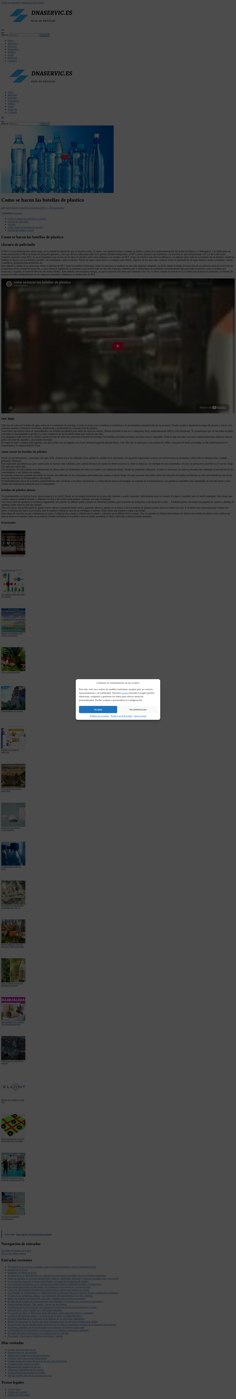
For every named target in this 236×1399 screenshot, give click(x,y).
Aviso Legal (140, 716)
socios (125, 693)
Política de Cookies (99, 716)
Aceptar (98, 709)
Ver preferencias (138, 709)
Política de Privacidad (121, 716)
